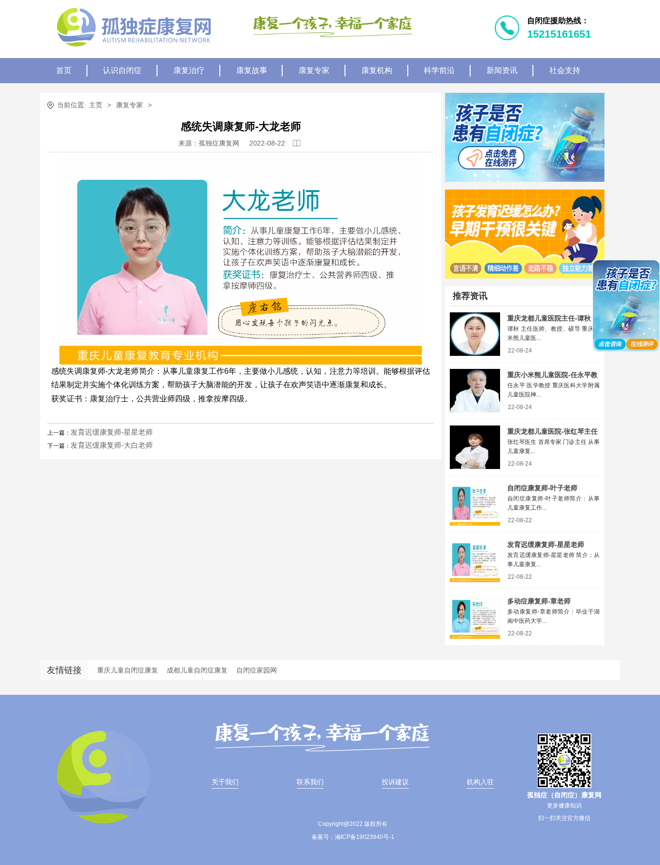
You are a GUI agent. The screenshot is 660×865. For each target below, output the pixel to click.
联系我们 (310, 782)
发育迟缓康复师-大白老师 (112, 445)
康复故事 (251, 70)
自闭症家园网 (256, 670)
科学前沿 (439, 70)
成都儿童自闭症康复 (197, 670)
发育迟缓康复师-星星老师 (112, 432)
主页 (95, 105)
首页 (64, 70)
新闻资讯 (502, 70)
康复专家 (314, 70)
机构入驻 (480, 782)
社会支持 (564, 70)
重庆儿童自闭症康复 (127, 670)
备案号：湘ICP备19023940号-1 (353, 837)
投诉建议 (395, 782)
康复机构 (376, 70)
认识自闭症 (122, 70)
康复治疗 (188, 70)
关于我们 (225, 782)
